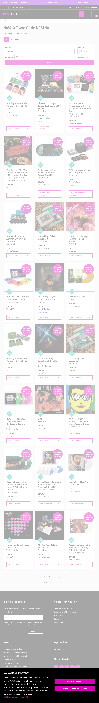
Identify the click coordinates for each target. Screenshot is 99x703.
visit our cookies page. (14, 697)
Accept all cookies (75, 682)
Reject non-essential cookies (75, 688)
